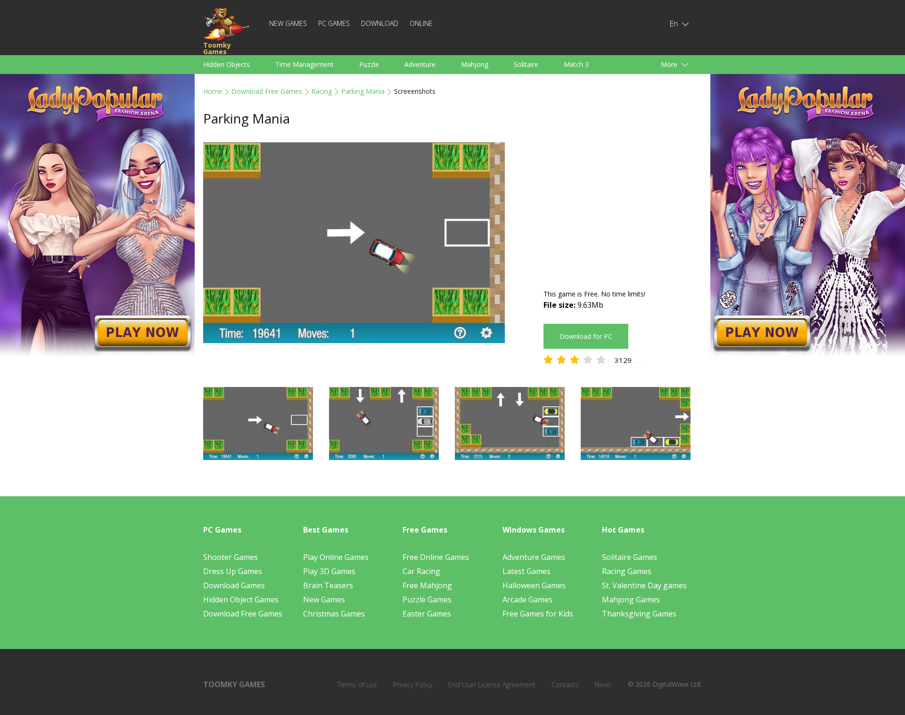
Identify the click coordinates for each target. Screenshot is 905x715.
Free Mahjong (427, 585)
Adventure (420, 64)
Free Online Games (436, 557)
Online (421, 23)
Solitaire (526, 64)
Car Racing (421, 571)
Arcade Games (527, 599)
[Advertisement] (622, 208)
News (603, 684)
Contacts (565, 684)
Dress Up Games (232, 571)
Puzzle (369, 64)
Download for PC (585, 336)
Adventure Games (533, 557)
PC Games (334, 23)
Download (379, 23)
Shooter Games (230, 557)
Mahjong (474, 64)
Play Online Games (336, 557)
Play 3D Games (329, 571)
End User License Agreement (491, 684)
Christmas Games (334, 613)
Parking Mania (363, 91)
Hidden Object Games (241, 599)
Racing (322, 91)
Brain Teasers (328, 585)
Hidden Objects (226, 64)
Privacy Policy (412, 684)
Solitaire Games (629, 557)
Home (212, 91)
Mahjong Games (631, 599)
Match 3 (576, 64)
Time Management (304, 64)
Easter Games (427, 613)
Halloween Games (534, 585)
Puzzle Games (427, 599)
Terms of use (357, 684)
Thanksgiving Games (639, 613)
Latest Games (526, 571)
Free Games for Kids (537, 613)
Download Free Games (266, 91)
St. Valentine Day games (644, 585)
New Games (288, 23)
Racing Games (626, 571)
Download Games (234, 585)
